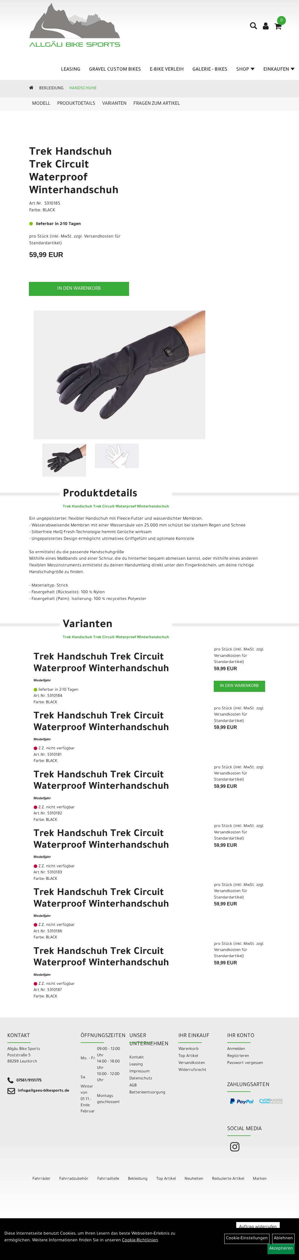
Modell (41, 104)
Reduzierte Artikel (228, 1179)
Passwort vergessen (245, 1063)
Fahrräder (41, 1179)
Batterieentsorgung (147, 1092)
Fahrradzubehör (73, 1179)
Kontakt (136, 1057)
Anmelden (236, 1049)
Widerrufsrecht (192, 1070)
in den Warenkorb (79, 289)
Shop (242, 69)
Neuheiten (194, 1179)
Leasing (70, 69)
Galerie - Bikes (209, 69)
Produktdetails (76, 104)
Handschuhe (83, 88)
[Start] (31, 88)
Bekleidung (51, 88)
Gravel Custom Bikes (115, 69)
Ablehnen (283, 1238)
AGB (133, 1085)
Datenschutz (140, 1078)
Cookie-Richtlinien (140, 1240)
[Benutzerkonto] (266, 27)
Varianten (114, 104)
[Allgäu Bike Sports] (74, 25)
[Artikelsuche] (253, 28)
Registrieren (238, 1056)
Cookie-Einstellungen (247, 1238)
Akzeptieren (281, 1249)
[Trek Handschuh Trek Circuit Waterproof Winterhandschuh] (119, 374)
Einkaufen (276, 69)
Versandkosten (191, 1063)
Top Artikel (188, 1056)
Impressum (139, 1071)
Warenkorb (188, 1049)
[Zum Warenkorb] (277, 28)
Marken (260, 1179)
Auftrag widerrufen (258, 1227)
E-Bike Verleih (167, 69)
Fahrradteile (108, 1179)
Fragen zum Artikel (156, 104)
